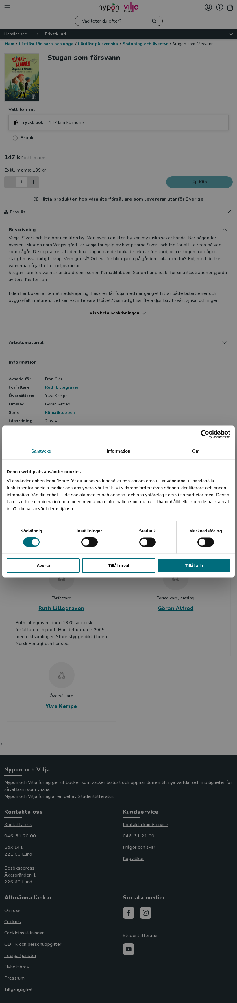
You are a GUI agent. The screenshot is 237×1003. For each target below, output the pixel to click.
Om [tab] (195, 451)
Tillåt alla (194, 565)
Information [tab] (118, 451)
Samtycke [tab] (41, 451)
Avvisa (43, 565)
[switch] (89, 542)
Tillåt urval (118, 565)
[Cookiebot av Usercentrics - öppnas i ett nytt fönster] (205, 434)
